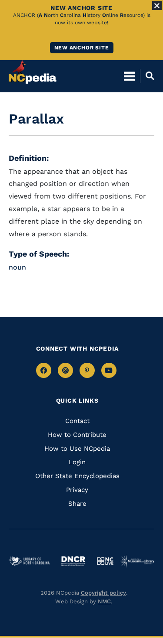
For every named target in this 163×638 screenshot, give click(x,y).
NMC (104, 601)
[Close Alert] (157, 5)
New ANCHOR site (81, 48)
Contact (77, 421)
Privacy (77, 490)
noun (17, 267)
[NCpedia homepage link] (33, 72)
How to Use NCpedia (77, 448)
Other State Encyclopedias (77, 476)
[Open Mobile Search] (147, 76)
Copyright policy (103, 592)
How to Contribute (77, 435)
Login (77, 462)
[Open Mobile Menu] (129, 76)
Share (77, 504)
